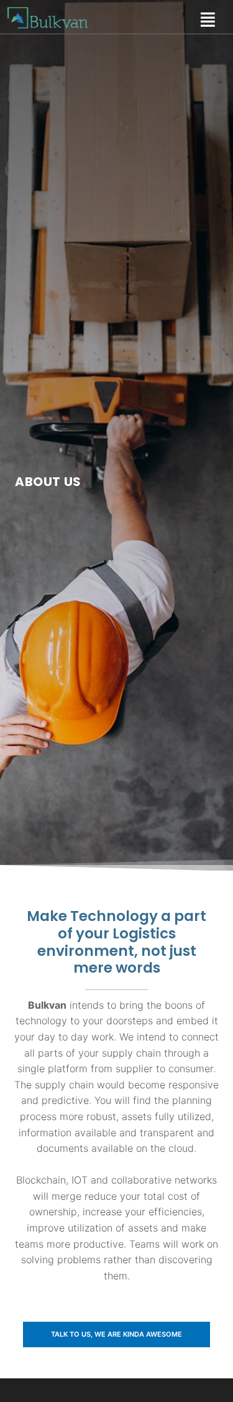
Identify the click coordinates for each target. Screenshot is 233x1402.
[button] (116, 1334)
